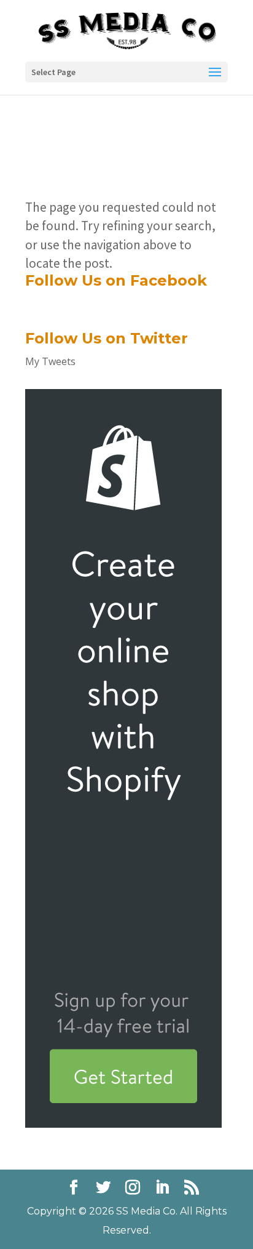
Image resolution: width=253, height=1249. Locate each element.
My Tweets (50, 361)
